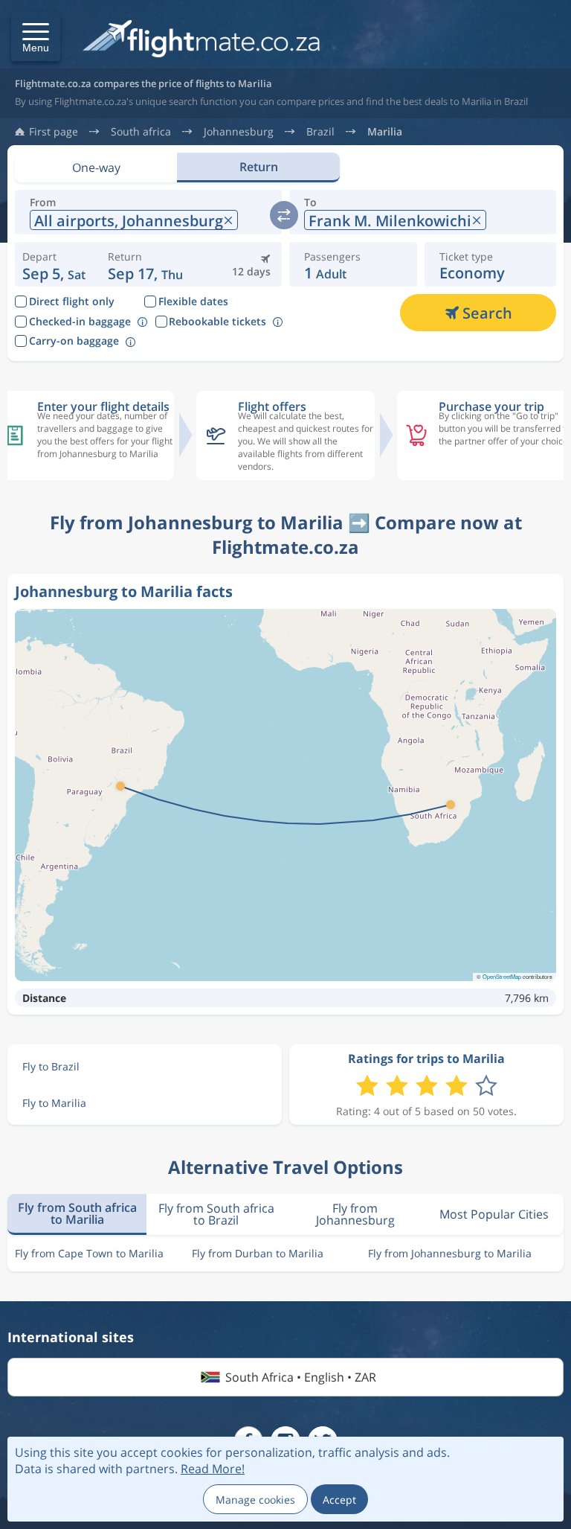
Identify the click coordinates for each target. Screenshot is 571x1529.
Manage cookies (255, 1500)
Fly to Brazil (51, 1066)
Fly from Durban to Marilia (257, 1253)
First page (53, 132)
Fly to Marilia (54, 1103)
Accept (339, 1500)
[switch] (284, 215)
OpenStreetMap (502, 976)
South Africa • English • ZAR (300, 1377)
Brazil (320, 132)
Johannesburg (239, 132)
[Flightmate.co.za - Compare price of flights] (201, 40)
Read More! (213, 1469)
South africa (141, 132)
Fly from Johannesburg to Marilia (450, 1253)
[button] (35, 36)
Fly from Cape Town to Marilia (89, 1253)
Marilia (384, 132)
